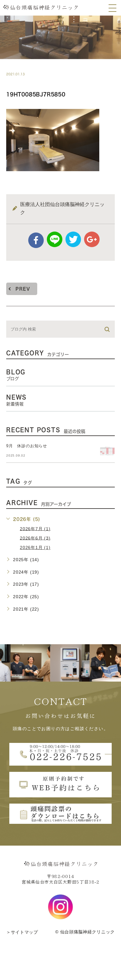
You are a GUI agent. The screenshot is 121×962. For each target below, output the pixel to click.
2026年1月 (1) (35, 547)
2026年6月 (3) (35, 537)
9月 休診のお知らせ (26, 445)
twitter (73, 239)
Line (54, 239)
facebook (36, 240)
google (92, 239)
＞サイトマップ (22, 932)
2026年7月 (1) (35, 528)
